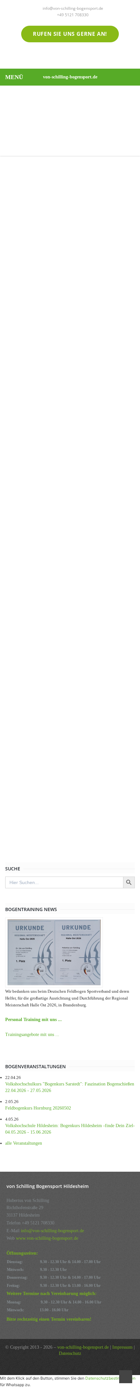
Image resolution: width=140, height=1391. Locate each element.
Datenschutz (70, 1353)
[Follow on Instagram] (83, 56)
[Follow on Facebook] (70, 56)
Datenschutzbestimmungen (110, 1378)
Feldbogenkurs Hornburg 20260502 (38, 1108)
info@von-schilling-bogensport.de (73, 8)
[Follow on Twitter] (56, 56)
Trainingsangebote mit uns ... (32, 1034)
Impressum (122, 1347)
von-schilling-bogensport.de (70, 77)
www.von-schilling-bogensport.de (47, 1238)
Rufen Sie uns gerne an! (70, 33)
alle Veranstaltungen (23, 1143)
